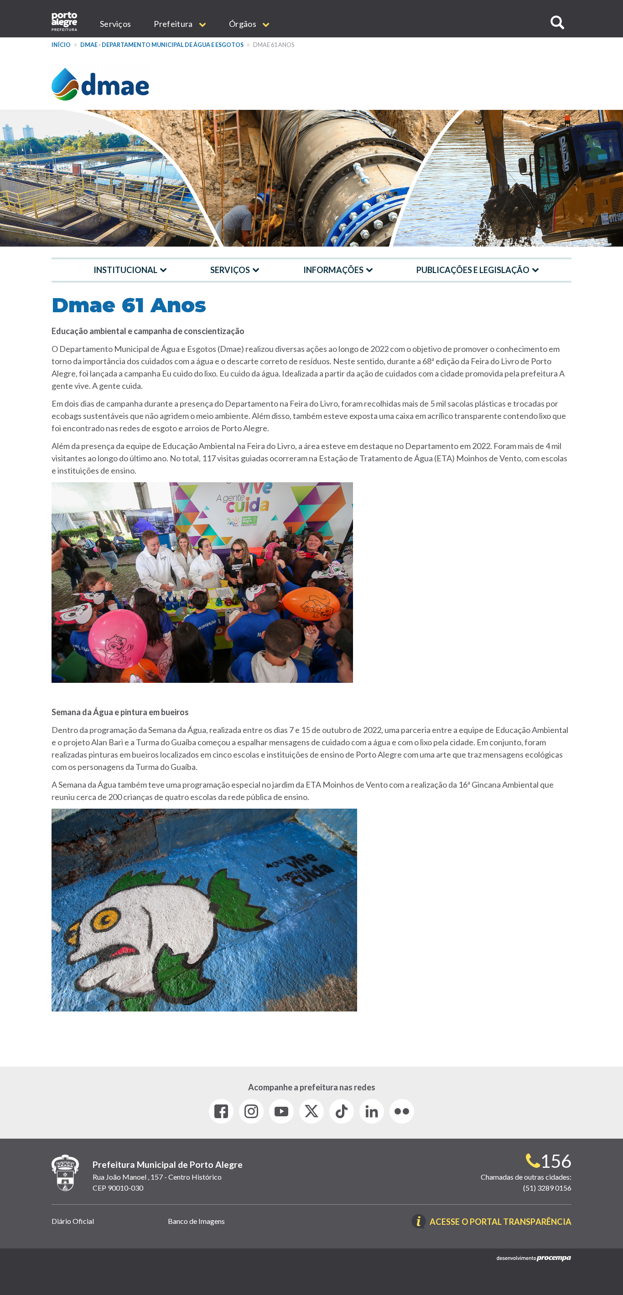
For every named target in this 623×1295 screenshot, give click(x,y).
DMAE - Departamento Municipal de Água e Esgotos (162, 44)
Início (61, 44)
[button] (557, 23)
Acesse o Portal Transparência (500, 1222)
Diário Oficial (73, 1221)
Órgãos (243, 24)
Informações (333, 270)
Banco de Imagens (196, 1221)
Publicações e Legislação (473, 270)
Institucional (125, 270)
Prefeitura (174, 24)
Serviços (115, 24)
